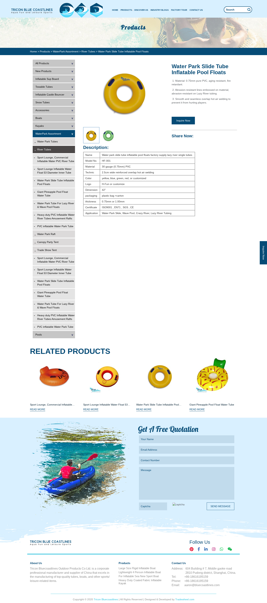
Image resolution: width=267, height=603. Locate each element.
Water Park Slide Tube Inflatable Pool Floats (55, 182)
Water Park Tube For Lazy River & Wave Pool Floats (55, 205)
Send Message (220, 506)
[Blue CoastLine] (32, 11)
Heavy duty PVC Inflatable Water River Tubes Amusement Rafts (56, 216)
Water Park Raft (46, 234)
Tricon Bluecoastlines (106, 599)
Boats (38, 118)
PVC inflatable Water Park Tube (55, 226)
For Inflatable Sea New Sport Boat (139, 576)
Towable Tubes (44, 86)
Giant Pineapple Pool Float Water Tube (52, 193)
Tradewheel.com (184, 599)
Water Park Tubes (47, 141)
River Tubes (88, 51)
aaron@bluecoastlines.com (202, 585)
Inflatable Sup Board (47, 78)
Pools (38, 334)
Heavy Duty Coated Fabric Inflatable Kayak (140, 582)
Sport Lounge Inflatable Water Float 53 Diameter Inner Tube (54, 170)
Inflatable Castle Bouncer (49, 94)
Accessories (42, 110)
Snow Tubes (42, 102)
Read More (37, 409)
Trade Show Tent (47, 250)
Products (126, 10)
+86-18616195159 (196, 576)
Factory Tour (179, 10)
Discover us (141, 10)
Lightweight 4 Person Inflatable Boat (140, 572)
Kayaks (39, 125)
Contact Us (196, 10)
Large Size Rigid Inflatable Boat (137, 568)
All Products (42, 63)
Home (115, 10)
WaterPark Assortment (66, 51)
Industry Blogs (160, 10)
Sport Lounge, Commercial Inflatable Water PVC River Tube (55, 159)
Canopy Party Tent (47, 242)
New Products (43, 71)
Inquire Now (183, 120)
